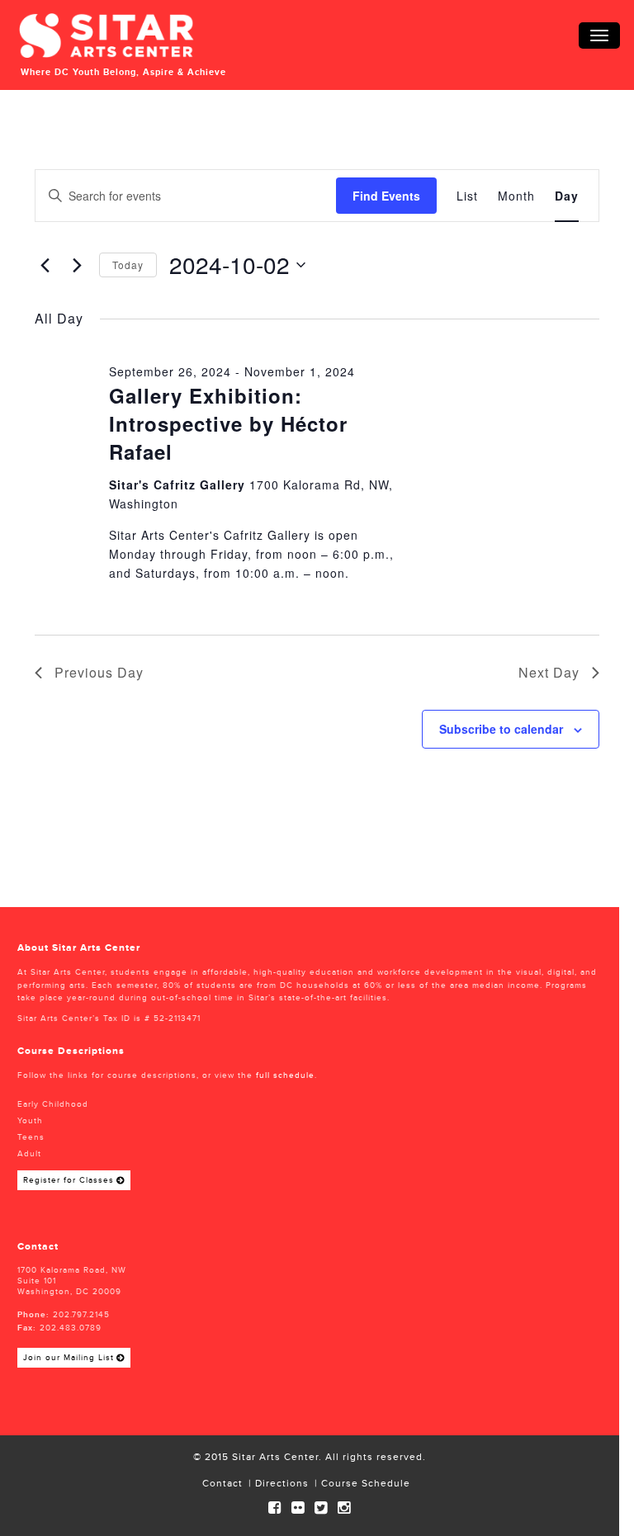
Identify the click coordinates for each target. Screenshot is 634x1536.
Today (128, 265)
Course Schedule (365, 1483)
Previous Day (99, 672)
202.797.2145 (81, 1315)
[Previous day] (44, 265)
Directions (282, 1483)
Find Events (386, 195)
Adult (29, 1154)
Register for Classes (68, 1180)
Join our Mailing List (68, 1358)
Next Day (549, 672)
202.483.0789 (71, 1328)
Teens (31, 1137)
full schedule (285, 1075)
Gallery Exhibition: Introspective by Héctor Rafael (228, 423)
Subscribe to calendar (501, 729)
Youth (30, 1121)
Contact (222, 1483)
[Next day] (77, 265)
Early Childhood (52, 1104)
